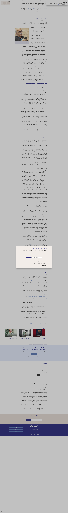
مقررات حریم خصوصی (29, 259)
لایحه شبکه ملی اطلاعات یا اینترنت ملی (33, 263)
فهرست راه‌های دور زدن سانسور (30, 261)
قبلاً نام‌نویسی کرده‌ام (44, 265)
